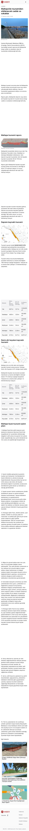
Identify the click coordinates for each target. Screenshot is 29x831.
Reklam (21, 824)
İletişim (21, 815)
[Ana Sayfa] (5, 2)
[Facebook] (7, 815)
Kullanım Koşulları (23, 818)
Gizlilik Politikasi (23, 821)
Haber (3, 6)
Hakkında (21, 811)
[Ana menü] (25, 2)
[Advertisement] (14, 68)
